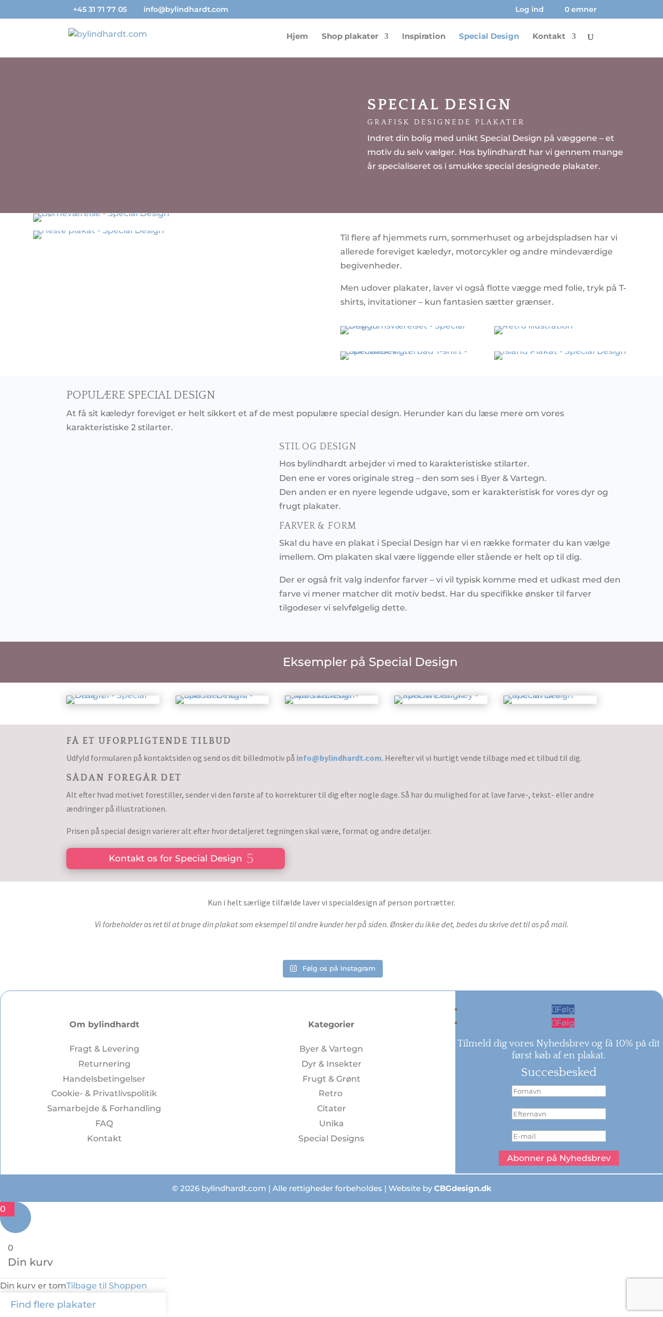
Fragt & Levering (104, 1049)
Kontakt (549, 37)
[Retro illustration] (533, 326)
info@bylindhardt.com (339, 758)
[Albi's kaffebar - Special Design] (331, 695)
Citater (331, 1108)
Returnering (104, 1064)
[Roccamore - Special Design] (550, 695)
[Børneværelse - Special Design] (101, 213)
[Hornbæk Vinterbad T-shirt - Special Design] (408, 351)
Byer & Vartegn (331, 1049)
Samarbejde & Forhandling (104, 1108)
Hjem (297, 37)
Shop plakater (350, 37)
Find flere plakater (53, 1304)
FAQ (104, 1123)
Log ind (529, 10)
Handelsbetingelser (104, 1079)
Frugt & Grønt (331, 1079)
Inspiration (423, 37)
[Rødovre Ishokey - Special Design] (440, 695)
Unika (331, 1123)
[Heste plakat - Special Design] (98, 230)
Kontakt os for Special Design (175, 859)
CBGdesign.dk (463, 1188)
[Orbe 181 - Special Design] (113, 695)
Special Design (489, 37)
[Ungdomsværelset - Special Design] (408, 326)
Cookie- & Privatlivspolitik (104, 1093)
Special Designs (331, 1138)
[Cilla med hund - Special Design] (222, 695)
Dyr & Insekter (331, 1064)
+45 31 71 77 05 (100, 9)
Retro (331, 1093)
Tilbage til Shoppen (106, 1286)
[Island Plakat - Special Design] (560, 351)
